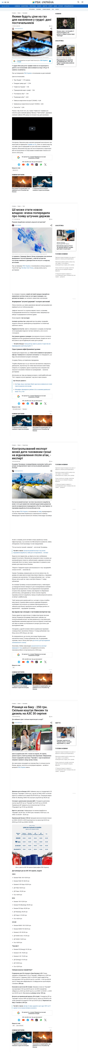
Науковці (25, 409)
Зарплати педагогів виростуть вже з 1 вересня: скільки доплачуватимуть (65, 258)
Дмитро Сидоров (61, 242)
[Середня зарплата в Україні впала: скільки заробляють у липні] (66, 733)
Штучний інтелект (17, 409)
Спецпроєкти (68, 6)
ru (8, 2)
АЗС (14, 1025)
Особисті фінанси (46, 9)
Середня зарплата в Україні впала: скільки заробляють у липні (64, 742)
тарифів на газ (32, 144)
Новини (17, 6)
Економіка (38, 9)
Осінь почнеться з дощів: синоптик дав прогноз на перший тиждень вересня (64, 269)
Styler (60, 6)
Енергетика (25, 445)
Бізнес (39, 6)
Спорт (50, 6)
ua (2, 2)
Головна (14, 13)
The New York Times (27, 268)
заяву (40, 511)
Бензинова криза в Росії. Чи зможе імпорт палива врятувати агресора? (65, 247)
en (5, 2)
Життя (45, 6)
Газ (13, 667)
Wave (55, 6)
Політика (33, 6)
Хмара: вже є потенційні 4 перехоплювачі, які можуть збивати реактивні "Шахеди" (66, 33)
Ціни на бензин (19, 1025)
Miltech (57, 9)
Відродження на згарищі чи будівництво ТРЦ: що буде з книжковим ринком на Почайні (65, 62)
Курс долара (32, 9)
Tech (53, 9)
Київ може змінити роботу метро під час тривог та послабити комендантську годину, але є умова (65, 263)
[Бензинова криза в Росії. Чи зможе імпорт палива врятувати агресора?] (66, 235)
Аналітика (24, 6)
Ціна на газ (15, 170)
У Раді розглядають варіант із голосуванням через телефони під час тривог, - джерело (65, 275)
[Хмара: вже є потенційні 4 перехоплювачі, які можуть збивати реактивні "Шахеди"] (66, 23)
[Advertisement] (32, 282)
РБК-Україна (28, 73)
